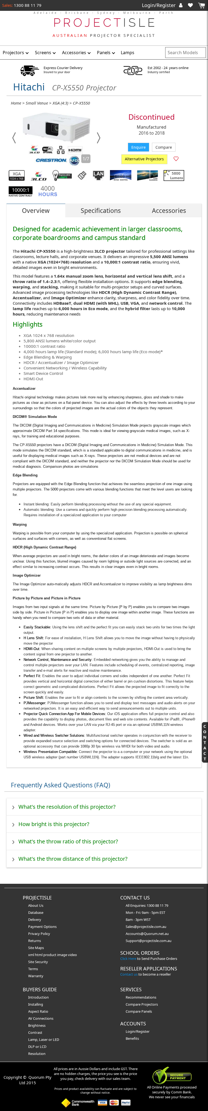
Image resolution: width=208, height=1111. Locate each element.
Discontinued (151, 117)
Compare (163, 147)
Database (35, 912)
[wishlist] (192, 5)
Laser (43, 1039)
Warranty (35, 975)
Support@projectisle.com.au (148, 940)
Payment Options (42, 926)
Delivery (34, 919)
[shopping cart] (201, 5)
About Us (35, 905)
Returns (34, 940)
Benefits (132, 1038)
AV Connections (40, 1018)
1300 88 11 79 (27, 5)
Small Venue (37, 103)
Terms (33, 968)
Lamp (32, 1039)
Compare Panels (139, 1011)
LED (56, 1039)
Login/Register (159, 5)
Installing (35, 1004)
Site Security (38, 961)
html (39, 954)
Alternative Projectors (144, 158)
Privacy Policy (39, 933)
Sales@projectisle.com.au (146, 926)
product (50, 954)
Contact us (129, 974)
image (62, 954)
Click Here (128, 958)
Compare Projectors (142, 1004)
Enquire (138, 147)
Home (16, 103)
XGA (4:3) (60, 103)
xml (31, 954)
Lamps (127, 53)
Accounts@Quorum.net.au (147, 933)
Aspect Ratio (38, 1011)
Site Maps (36, 947)
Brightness (37, 1025)
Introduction (38, 997)
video (72, 954)
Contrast (35, 1032)
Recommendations (141, 997)
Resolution (37, 1053)
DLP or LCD (37, 1046)
